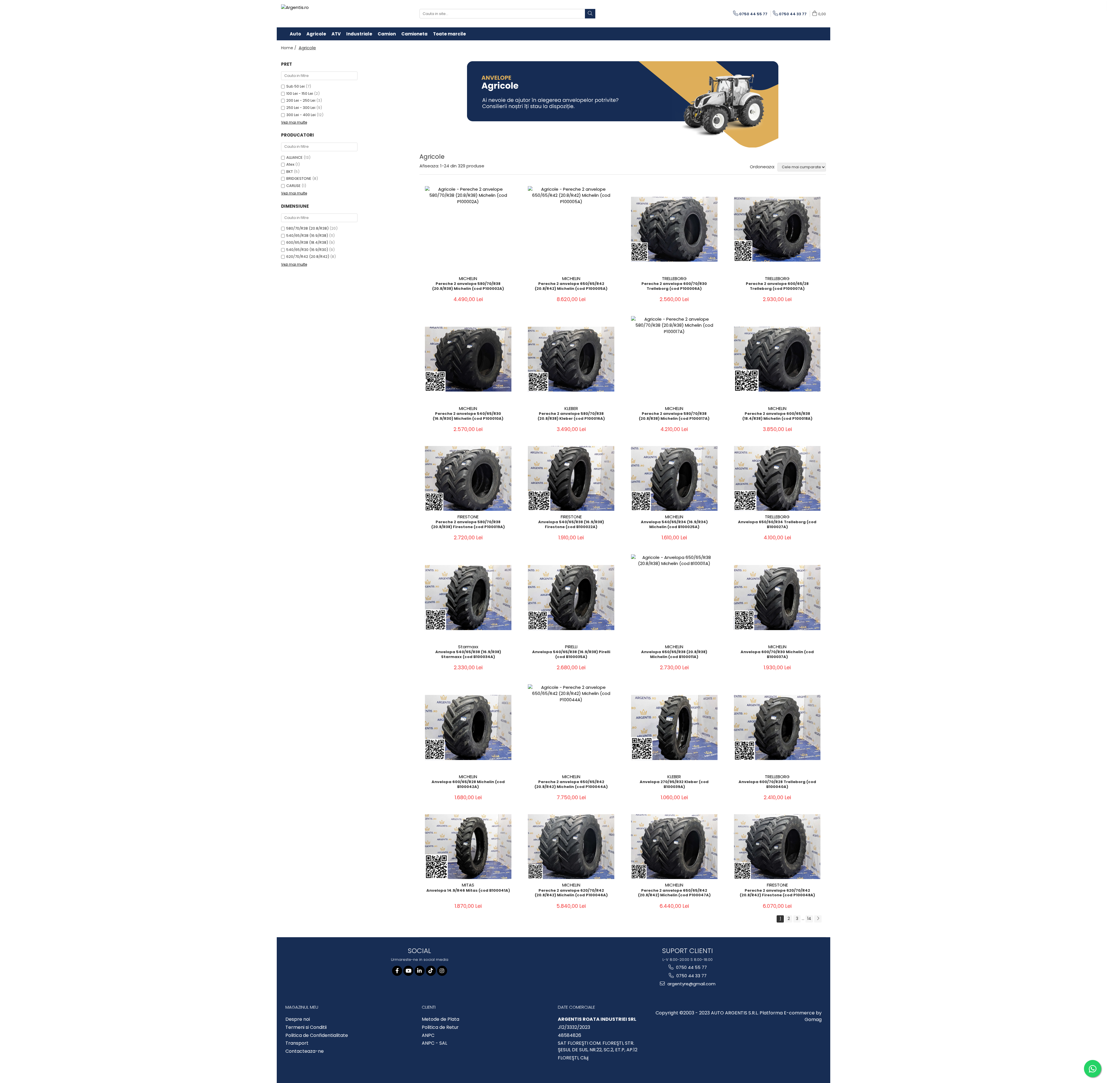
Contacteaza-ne (304, 1051)
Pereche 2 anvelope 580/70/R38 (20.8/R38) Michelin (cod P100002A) (468, 286)
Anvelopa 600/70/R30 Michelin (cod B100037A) (777, 654)
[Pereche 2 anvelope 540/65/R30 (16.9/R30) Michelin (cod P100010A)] (468, 359)
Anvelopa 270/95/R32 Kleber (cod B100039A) (674, 784)
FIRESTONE (468, 517)
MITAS (468, 885)
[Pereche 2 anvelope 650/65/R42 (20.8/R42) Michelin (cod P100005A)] (571, 229)
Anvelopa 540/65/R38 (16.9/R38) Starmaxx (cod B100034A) (468, 654)
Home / (289, 48)
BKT (289, 171)
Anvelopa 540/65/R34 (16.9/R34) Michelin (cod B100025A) (674, 525)
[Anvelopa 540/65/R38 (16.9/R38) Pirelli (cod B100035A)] (571, 597)
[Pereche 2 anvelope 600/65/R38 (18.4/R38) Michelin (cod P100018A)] (777, 359)
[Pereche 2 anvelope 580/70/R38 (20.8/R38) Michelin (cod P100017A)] (674, 359)
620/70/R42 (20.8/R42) (307, 256)
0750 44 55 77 (691, 967)
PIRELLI (571, 647)
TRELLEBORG (674, 278)
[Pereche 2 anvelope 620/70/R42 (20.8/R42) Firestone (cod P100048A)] (777, 846)
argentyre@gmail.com (691, 984)
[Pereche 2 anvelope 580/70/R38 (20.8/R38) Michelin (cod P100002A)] (468, 229)
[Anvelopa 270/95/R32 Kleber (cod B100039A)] (674, 727)
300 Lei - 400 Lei (301, 115)
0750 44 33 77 (691, 976)
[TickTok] (431, 971)
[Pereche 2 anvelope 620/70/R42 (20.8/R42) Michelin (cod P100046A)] (571, 846)
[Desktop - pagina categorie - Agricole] (622, 104)
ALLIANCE (294, 157)
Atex (290, 164)
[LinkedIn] (420, 971)
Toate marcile (449, 34)
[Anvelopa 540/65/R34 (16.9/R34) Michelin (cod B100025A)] (674, 478)
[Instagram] (442, 971)
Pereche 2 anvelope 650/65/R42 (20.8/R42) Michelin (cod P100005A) (571, 286)
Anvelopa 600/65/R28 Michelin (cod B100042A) (468, 784)
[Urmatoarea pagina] (818, 919)
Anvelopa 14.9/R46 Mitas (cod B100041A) (468, 890)
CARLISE (293, 185)
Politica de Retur (440, 1027)
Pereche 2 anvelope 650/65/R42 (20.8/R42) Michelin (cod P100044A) (571, 784)
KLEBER (571, 408)
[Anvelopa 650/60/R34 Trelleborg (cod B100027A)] (777, 478)
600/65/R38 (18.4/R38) (307, 242)
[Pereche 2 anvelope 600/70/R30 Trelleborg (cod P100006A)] (674, 229)
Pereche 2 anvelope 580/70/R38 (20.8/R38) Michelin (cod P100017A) (674, 416)
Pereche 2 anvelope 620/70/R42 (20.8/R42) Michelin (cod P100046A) (571, 893)
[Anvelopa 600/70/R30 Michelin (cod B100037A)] (777, 597)
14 (809, 918)
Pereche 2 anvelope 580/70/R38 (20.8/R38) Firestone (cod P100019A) (468, 525)
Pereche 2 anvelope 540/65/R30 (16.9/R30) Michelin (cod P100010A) (468, 416)
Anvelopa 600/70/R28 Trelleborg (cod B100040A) (777, 784)
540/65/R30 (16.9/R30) (307, 249)
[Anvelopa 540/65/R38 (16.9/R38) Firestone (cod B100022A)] (571, 478)
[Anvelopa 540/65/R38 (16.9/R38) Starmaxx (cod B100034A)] (468, 597)
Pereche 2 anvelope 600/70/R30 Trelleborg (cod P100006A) (674, 286)
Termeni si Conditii (306, 1027)
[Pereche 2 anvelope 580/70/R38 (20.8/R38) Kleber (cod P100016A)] (571, 359)
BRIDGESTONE (298, 178)
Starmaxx (468, 647)
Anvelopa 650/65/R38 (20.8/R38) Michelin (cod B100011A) (674, 654)
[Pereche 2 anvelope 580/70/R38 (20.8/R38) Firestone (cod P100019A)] (468, 478)
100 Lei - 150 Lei (299, 93)
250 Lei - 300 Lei (300, 107)
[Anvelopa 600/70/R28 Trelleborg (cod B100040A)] (777, 727)
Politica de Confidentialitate (316, 1035)
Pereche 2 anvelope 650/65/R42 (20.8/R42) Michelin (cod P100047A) (674, 893)
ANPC (428, 1035)
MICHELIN (468, 278)
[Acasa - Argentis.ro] (318, 13)
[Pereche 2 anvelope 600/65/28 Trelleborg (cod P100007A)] (777, 229)
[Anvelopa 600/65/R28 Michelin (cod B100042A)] (468, 727)
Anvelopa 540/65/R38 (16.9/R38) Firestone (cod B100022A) (571, 525)
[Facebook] (397, 971)
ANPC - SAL (434, 1043)
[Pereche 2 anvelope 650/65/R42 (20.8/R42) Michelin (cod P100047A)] (674, 846)
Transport (296, 1043)
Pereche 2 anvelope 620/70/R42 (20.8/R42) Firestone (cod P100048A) (777, 893)
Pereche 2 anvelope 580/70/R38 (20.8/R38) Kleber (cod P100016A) (571, 416)
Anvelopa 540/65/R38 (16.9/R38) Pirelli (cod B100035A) (571, 654)
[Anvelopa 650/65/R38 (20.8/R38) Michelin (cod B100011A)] (674, 597)
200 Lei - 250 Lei (300, 100)
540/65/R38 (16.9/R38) (307, 235)
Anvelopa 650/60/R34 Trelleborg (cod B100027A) (777, 525)
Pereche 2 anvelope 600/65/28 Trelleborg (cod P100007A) (777, 286)
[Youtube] (408, 971)
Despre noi (297, 1019)
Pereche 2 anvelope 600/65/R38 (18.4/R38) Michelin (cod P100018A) (777, 416)
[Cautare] (590, 13)
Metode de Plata (440, 1019)
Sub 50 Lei (295, 86)
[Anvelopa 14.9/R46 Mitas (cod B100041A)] (468, 846)
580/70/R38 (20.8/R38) (307, 228)
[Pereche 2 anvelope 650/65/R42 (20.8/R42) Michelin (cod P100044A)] (571, 727)
